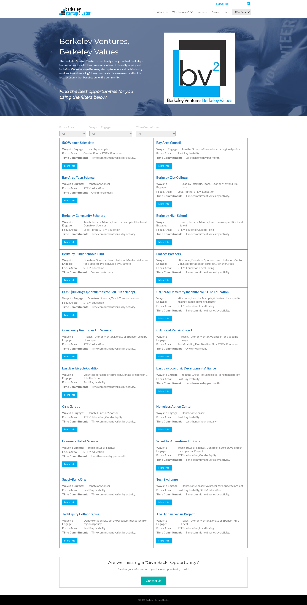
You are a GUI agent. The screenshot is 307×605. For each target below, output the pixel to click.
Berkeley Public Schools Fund (83, 254)
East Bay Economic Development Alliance (186, 368)
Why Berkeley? (180, 12)
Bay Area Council (168, 143)
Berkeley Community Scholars (83, 216)
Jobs (227, 12)
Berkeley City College (172, 177)
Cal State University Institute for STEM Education (192, 292)
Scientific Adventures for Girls (178, 441)
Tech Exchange (167, 479)
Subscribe (222, 3)
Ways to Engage (100, 127)
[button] (166, 12)
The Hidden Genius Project (175, 514)
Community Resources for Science (86, 330)
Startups (202, 12)
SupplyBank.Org (74, 479)
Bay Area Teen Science (78, 177)
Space (215, 12)
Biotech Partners (168, 254)
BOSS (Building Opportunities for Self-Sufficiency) (98, 292)
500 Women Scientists (78, 143)
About (160, 12)
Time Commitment (148, 127)
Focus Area (66, 127)
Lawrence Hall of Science (80, 441)
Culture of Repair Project (174, 330)
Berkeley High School (171, 216)
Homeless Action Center (174, 406)
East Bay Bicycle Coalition (80, 368)
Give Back (240, 12)
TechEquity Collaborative (80, 514)
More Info (69, 165)
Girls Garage (71, 406)
